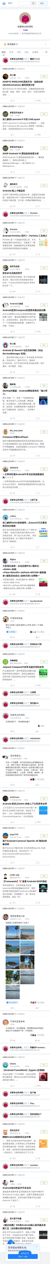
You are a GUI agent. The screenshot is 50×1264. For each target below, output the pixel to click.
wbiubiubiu (35, 738)
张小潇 (13, 75)
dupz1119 (14, 834)
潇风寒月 (14, 184)
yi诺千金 (34, 500)
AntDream (14, 797)
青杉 (12, 1181)
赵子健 (33, 1092)
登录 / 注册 (22, 1256)
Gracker (34, 213)
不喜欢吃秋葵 (16, 618)
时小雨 (13, 344)
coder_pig (14, 875)
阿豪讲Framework (38, 1047)
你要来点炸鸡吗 (16, 59)
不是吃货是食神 (17, 1021)
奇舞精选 (14, 660)
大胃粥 (33, 692)
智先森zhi (34, 703)
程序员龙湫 (14, 266)
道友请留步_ (15, 755)
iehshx (13, 1063)
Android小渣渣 (16, 303)
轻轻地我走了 (36, 1114)
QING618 (14, 468)
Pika (32, 1103)
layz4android (36, 601)
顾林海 (13, 384)
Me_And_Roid (16, 430)
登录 (42, 3)
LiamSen (34, 1165)
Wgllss (13, 559)
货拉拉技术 (14, 1130)
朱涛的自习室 (36, 644)
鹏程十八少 (35, 59)
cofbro (13, 516)
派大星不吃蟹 (15, 1218)
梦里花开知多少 (16, 112)
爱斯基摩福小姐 (17, 916)
